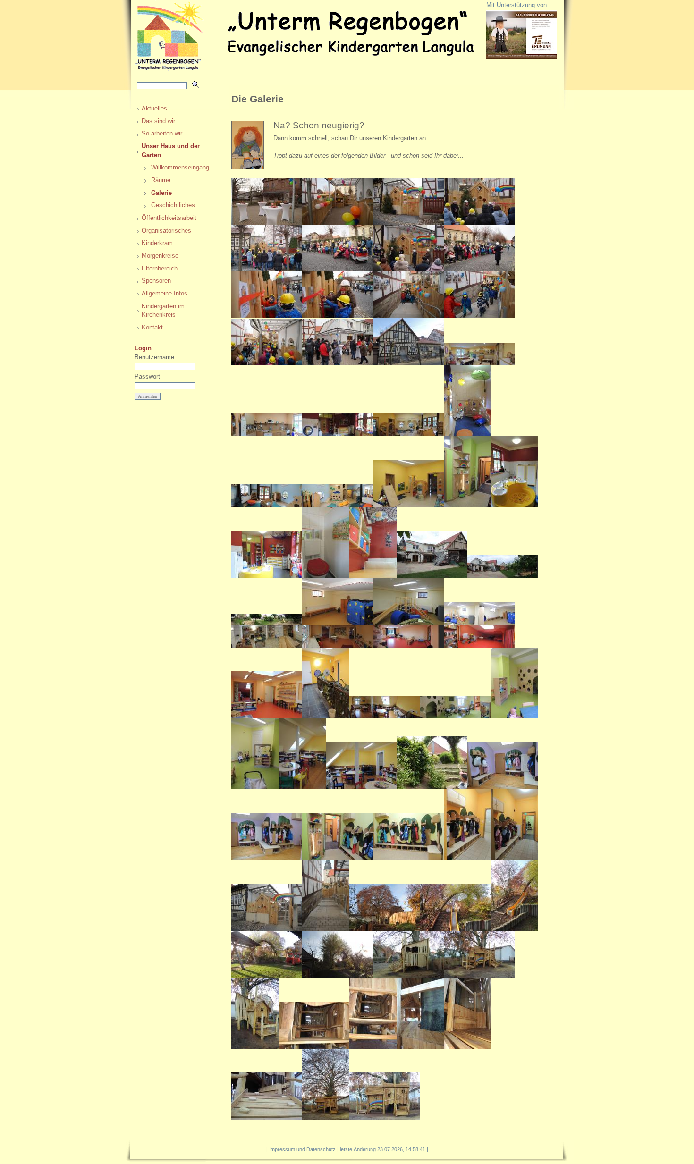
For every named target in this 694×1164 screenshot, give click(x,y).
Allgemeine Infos (164, 293)
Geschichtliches (173, 205)
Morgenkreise (160, 255)
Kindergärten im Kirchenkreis (163, 311)
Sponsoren (156, 280)
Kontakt (152, 327)
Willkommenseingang (178, 167)
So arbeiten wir (162, 133)
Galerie (161, 192)
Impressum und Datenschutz (302, 1149)
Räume (160, 180)
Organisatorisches (166, 230)
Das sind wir (158, 121)
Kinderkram (157, 242)
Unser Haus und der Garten (171, 151)
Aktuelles (154, 108)
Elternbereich (160, 268)
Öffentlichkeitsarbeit (169, 217)
